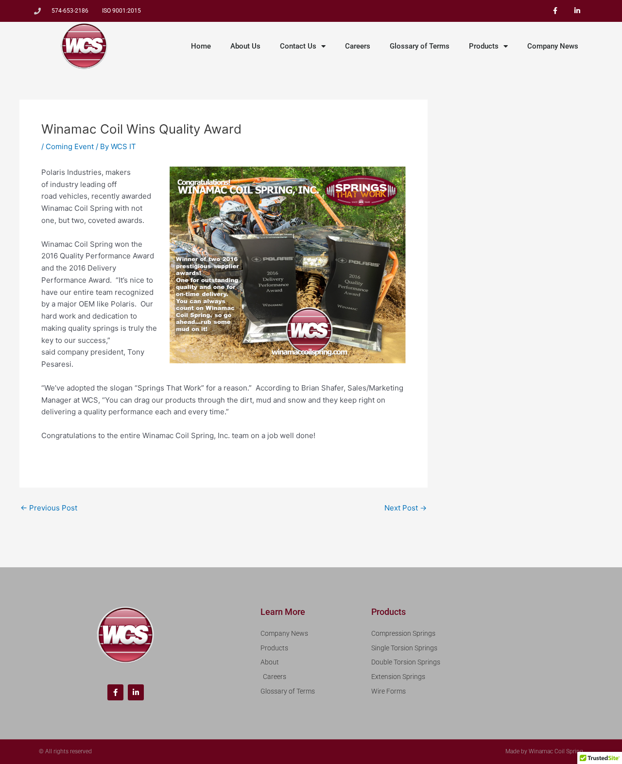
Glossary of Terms (419, 46)
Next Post (405, 507)
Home (201, 46)
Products (484, 46)
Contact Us (298, 46)
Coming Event (70, 146)
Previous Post (48, 507)
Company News (552, 46)
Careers (357, 46)
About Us (245, 46)
